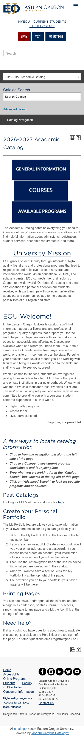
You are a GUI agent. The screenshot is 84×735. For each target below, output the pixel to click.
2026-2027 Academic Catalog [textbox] (25, 77)
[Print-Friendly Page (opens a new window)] (72, 137)
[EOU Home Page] (33, 5)
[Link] (41, 178)
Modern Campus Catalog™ (50, 733)
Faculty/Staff (42, 26)
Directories (14, 687)
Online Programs (14, 678)
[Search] (77, 97)
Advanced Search (15, 109)
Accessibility (11, 674)
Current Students (49, 21)
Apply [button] (24, 36)
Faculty (27, 683)
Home (7, 670)
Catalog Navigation (20, 120)
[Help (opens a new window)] (78, 137)
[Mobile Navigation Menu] (76, 5)
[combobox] (42, 76)
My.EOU (24, 21)
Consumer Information (18, 691)
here (61, 502)
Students (9, 683)
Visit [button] (37, 36)
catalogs (20, 728)
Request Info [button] (56, 36)
